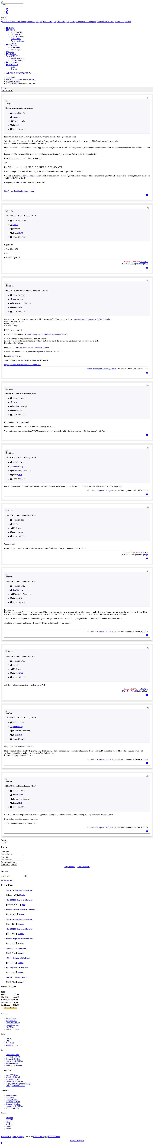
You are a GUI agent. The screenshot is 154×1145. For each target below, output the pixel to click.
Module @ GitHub (18, 58)
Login (13, 67)
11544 (20, 233)
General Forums (20, 22)
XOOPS (11, 30)
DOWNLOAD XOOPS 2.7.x (19, 73)
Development (75, 22)
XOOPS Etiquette (12, 1029)
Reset (14, 864)
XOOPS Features (17, 37)
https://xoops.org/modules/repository (102, 369)
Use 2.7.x (125, 264)
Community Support (34, 22)
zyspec (15, 402)
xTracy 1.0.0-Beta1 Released (16, 977)
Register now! (69, 867)
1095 (20, 411)
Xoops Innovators (12, 1025)
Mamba (15, 225)
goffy (24, 905)
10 (148, 776)
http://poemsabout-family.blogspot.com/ (19, 191)
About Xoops (11, 1018)
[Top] (147, 195)
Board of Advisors (13, 1023)
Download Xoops (12, 1055)
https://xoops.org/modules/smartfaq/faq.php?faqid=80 (47, 334)
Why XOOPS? (16, 34)
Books (8, 1039)
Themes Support (63, 22)
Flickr (8, 1122)
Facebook (9, 1118)
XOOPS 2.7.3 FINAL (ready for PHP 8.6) (21, 910)
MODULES (13, 56)
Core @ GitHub (12, 1075)
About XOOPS (16, 32)
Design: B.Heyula (77, 1141)
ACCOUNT (13, 65)
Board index (10, 77)
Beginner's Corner (13, 82)
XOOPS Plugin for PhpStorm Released (20, 939)
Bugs (146, 264)
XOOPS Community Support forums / (20, 79)
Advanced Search (7, 880)
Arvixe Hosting (39, 1137)
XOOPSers (10, 1027)
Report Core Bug (12, 1108)
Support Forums (12, 1063)
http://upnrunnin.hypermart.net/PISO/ (19, 746)
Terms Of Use (16, 39)
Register (14, 69)
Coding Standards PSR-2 (15, 1086)
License (13, 43)
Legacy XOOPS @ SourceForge (18, 1084)
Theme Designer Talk (123, 22)
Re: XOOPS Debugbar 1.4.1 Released (19, 890)
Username (5, 852)
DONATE (144, 262)
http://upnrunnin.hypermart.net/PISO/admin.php (92, 319)
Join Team (10, 1097)
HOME (11, 28)
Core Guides (10, 1043)
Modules (139, 264)
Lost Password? (83, 867)
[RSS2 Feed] (53, 1137)
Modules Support (49, 22)
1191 (20, 307)
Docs (133, 264)
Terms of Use (6, 1137)
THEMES (12, 54)
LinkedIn (9, 1120)
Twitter (8, 1128)
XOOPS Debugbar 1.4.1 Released (18, 958)
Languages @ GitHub (14, 1061)
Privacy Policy (18, 1137)
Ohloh (8, 1126)
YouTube (9, 1124)
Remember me (9, 862)
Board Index (15, 47)
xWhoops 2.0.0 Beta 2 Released (17, 968)
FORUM (12, 45)
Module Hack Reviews (105, 22)
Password (4, 857)
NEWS (11, 52)
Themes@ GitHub (13, 1059)
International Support (88, 22)
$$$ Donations (11, 1095)
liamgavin (16, 117)
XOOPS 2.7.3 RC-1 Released (16, 948)
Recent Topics (16, 50)
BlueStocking (18, 299)
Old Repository (16, 60)
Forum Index (8, 22)
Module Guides (12, 1045)
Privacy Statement (17, 41)
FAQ (8, 1041)
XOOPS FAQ (13, 63)
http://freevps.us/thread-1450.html (36, 347)
